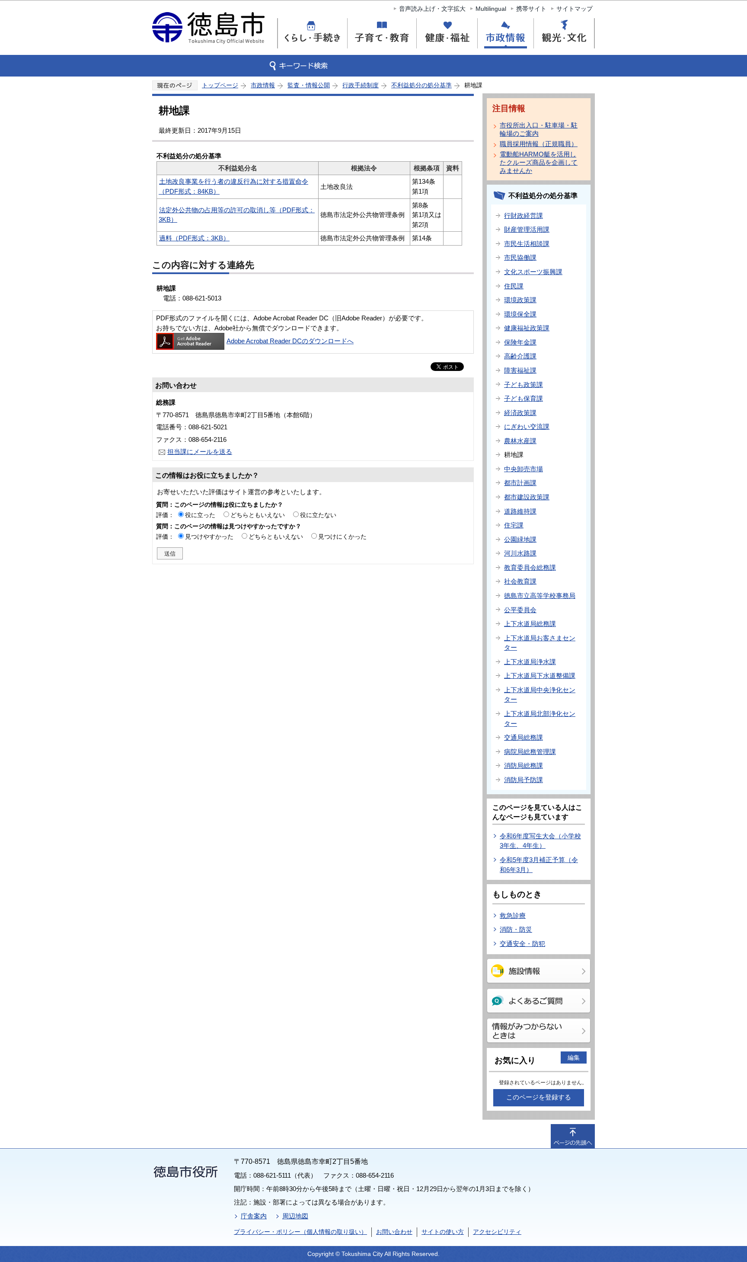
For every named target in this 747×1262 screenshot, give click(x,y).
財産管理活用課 (526, 229)
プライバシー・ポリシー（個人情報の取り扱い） (300, 1231)
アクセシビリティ (497, 1231)
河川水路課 (520, 553)
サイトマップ (574, 8)
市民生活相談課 (526, 243)
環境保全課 (520, 314)
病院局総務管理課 (530, 751)
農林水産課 (520, 440)
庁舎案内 (254, 1216)
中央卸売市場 (523, 469)
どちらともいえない (257, 514)
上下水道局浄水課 (530, 661)
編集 (574, 1057)
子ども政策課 (523, 384)
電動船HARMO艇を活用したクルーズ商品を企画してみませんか (539, 162)
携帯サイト (531, 8)
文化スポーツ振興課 (533, 271)
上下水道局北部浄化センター (539, 718)
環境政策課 (520, 300)
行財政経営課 (523, 215)
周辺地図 (295, 1216)
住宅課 (514, 525)
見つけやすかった (209, 536)
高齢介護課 (520, 356)
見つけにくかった (342, 536)
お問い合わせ (394, 1231)
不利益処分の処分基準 (421, 85)
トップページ (220, 85)
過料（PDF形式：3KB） (194, 238)
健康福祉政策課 (526, 328)
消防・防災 (516, 929)
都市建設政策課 (526, 497)
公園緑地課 (520, 539)
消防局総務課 (523, 765)
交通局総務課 (523, 737)
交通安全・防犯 (522, 943)
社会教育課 (520, 581)
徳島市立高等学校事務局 (539, 595)
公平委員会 (520, 609)
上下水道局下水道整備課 (539, 675)
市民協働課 (520, 257)
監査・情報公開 (308, 85)
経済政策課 (520, 412)
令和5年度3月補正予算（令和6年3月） (539, 864)
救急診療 (513, 915)
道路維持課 (520, 511)
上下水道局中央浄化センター (539, 694)
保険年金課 (520, 342)
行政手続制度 (360, 85)
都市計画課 (520, 482)
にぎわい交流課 (526, 426)
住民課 (514, 286)
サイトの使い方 (442, 1231)
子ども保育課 (523, 398)
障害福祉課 (520, 370)
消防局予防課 (523, 779)
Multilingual (491, 8)
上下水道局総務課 (530, 623)
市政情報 (263, 85)
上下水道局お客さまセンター (539, 643)
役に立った (200, 514)
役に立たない (318, 514)
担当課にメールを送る (199, 451)
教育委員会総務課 (530, 567)
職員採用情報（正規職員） (539, 143)
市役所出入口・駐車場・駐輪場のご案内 (539, 129)
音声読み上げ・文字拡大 (432, 8)
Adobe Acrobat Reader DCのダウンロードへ (290, 341)
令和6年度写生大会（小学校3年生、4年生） (540, 841)
